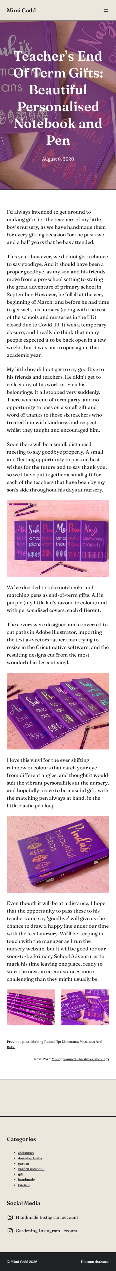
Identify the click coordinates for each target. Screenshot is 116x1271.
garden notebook (31, 1169)
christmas (26, 1153)
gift (20, 1174)
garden (23, 1163)
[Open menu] (105, 10)
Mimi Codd (21, 10)
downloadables (30, 1158)
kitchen (24, 1185)
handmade (26, 1179)
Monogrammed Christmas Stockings (80, 1059)
